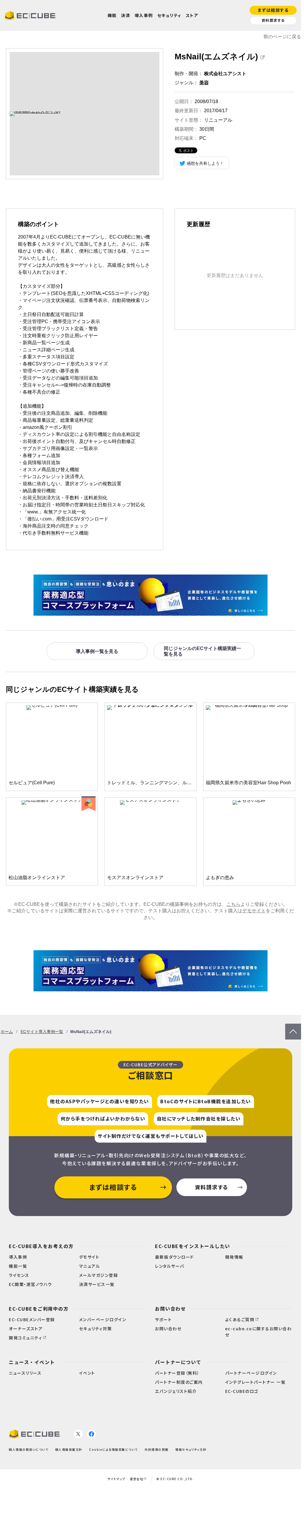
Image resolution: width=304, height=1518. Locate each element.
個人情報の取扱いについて (28, 1449)
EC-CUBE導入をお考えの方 (41, 1246)
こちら (233, 904)
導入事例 (144, 15)
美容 (204, 82)
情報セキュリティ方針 (190, 1449)
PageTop (293, 1026)
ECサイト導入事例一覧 (42, 1031)
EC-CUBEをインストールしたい (192, 1246)
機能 (112, 15)
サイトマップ (116, 1479)
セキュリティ (169, 15)
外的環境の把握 (156, 1449)
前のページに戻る (282, 36)
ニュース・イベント (32, 1362)
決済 (125, 15)
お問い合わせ (170, 1308)
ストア (192, 15)
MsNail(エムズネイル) (216, 56)
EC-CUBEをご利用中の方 (39, 1308)
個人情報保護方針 (68, 1449)
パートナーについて (178, 1362)
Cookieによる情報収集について (113, 1449)
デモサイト (254, 910)
